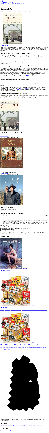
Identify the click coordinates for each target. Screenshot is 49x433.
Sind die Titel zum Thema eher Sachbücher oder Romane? (12, 230)
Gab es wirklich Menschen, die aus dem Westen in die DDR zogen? (14, 228)
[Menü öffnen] (24, 4)
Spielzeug (22, 3)
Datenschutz (7, 430)
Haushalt (2, 3)
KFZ (15, 3)
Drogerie (34, 425)
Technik (17, 425)
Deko (13, 3)
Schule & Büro (39, 425)
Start (1, 5)
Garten (22, 425)
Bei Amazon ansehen (4, 45)
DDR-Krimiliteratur (17, 89)
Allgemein (18, 3)
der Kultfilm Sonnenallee (25, 88)
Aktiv (20, 425)
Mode (10, 3)
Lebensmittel (6, 3)
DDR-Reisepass (28, 75)
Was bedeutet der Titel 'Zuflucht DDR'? (9, 229)
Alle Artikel (12, 430)
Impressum (2, 430)
